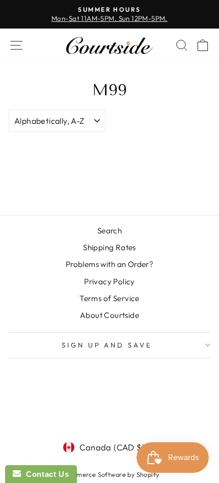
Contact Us (45, 474)
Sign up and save (107, 345)
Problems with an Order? (110, 264)
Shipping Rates (109, 247)
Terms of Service (109, 298)
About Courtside (109, 315)
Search (109, 230)
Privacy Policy (109, 281)
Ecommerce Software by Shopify (109, 474)
